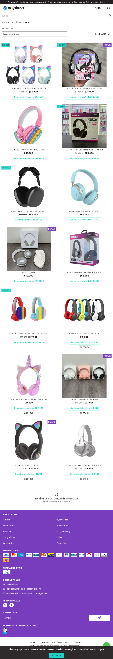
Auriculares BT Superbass (84, 399)
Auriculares (15, 22)
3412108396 (12, 584)
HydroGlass (62, 519)
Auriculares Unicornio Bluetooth (29, 399)
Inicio (5, 22)
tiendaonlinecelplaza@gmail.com (23, 588)
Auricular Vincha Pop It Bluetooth (28, 150)
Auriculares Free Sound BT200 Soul (84, 465)
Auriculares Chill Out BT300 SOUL (28, 211)
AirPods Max (28, 272)
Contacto (61, 543)
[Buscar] (110, 15)
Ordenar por (7, 28)
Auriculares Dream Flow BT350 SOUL (84, 150)
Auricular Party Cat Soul (28, 465)
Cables (60, 537)
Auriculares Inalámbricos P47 (84, 334)
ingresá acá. (77, 646)
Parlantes (8, 531)
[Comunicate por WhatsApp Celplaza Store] (106, 645)
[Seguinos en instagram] (5, 605)
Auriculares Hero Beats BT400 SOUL (84, 272)
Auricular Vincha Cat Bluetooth (29, 88)
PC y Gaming (63, 531)
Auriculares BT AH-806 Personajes (84, 88)
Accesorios (8, 543)
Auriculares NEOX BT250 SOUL (84, 211)
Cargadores (9, 537)
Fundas (6, 519)
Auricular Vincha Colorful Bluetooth (28, 334)
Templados (9, 525)
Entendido (57, 655)
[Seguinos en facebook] (11, 605)
